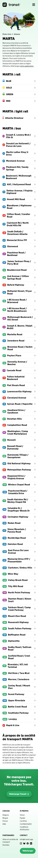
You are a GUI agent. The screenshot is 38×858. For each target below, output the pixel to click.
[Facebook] (28, 843)
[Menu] (33, 5)
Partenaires (8, 835)
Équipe (22, 818)
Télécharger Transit (17, 794)
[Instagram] (21, 843)
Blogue (5, 818)
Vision (22, 815)
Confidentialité (26, 824)
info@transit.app (26, 839)
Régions (6, 815)
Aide (4, 824)
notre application (26, 66)
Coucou (6, 811)
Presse (5, 821)
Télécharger (27, 850)
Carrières (23, 821)
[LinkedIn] (31, 843)
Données (6, 845)
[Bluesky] (24, 843)
